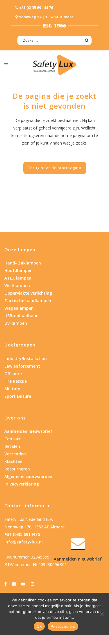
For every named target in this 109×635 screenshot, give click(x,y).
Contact (12, 438)
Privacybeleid (63, 626)
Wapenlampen (19, 308)
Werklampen (17, 285)
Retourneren (17, 469)
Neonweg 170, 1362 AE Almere (34, 527)
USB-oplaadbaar (21, 315)
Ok (39, 626)
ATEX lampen (17, 278)
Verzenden (15, 454)
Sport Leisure (17, 396)
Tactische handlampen (27, 300)
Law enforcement (22, 366)
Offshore (13, 373)
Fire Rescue (15, 381)
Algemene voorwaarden (28, 476)
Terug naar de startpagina (54, 167)
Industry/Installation (25, 358)
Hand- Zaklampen (22, 263)
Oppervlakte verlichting (28, 293)
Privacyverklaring (21, 484)
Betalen (12, 446)
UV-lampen (15, 323)
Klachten (13, 461)
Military (12, 388)
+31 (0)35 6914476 (22, 534)
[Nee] (102, 614)
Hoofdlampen (18, 270)
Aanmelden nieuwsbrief (28, 431)
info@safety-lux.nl (23, 542)
